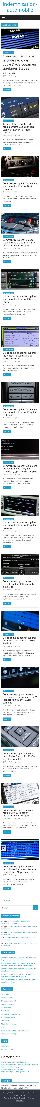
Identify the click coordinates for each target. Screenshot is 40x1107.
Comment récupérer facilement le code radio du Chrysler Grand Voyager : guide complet (20, 468)
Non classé (5, 1011)
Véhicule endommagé (9, 1034)
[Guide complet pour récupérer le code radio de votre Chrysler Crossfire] (20, 496)
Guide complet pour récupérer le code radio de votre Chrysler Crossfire (19, 525)
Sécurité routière (7, 1049)
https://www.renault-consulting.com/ (14, 1062)
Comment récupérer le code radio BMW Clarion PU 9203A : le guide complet (19, 756)
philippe (17, 76)
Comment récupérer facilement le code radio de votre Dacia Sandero (20, 186)
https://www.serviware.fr (29, 1065)
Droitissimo (5, 1046)
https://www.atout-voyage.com (12, 1067)
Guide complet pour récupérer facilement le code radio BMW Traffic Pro (19, 640)
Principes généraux (8, 1017)
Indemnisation (6, 1007)
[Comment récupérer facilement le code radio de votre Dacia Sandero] (20, 157)
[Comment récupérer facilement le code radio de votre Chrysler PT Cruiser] (20, 383)
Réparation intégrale (8, 1024)
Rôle (2, 1027)
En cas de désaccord (8, 1001)
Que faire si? (5, 1021)
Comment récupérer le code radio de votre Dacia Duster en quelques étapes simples (19, 242)
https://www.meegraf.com (10, 1065)
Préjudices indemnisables (10, 1014)
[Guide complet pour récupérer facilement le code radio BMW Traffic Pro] (20, 612)
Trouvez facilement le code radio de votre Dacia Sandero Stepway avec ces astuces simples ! (18, 128)
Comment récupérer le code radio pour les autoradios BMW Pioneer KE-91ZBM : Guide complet (20, 698)
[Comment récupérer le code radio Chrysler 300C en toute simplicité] (20, 555)
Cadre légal (5, 994)
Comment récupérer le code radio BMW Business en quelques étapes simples (18, 812)
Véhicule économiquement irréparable (15, 1030)
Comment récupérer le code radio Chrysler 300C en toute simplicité (18, 584)
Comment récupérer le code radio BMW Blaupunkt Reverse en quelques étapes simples (19, 869)
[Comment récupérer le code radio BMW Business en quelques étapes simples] (20, 784)
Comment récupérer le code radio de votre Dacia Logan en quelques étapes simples (19, 64)
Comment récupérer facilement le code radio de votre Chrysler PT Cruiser (20, 412)
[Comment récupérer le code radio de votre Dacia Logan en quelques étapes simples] (20, 30)
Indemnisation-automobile (20, 7)
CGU (26, 1088)
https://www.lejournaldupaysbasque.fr (15, 1072)
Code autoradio (8, 52)
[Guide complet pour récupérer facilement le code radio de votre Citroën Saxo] (20, 327)
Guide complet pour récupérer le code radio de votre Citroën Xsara (19, 299)
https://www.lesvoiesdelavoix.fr (12, 1069)
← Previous (6, 900)
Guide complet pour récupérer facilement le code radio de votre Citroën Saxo (19, 355)
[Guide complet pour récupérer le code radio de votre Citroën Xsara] (20, 270)
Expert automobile (7, 1004)
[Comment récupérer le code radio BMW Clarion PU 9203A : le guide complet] (20, 728)
